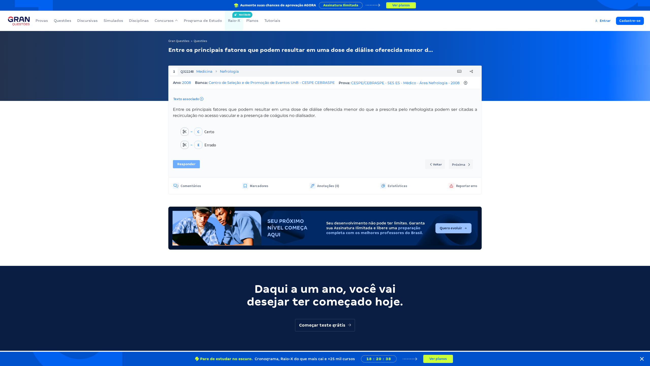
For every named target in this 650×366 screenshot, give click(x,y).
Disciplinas (139, 21)
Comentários (191, 186)
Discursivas (87, 21)
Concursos (164, 21)
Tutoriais (272, 21)
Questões (62, 21)
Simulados (113, 21)
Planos (252, 21)
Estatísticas (397, 186)
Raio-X (234, 18)
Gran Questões (178, 40)
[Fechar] (642, 359)
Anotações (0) (328, 186)
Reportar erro (466, 186)
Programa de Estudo (203, 21)
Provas (42, 21)
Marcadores (259, 186)
